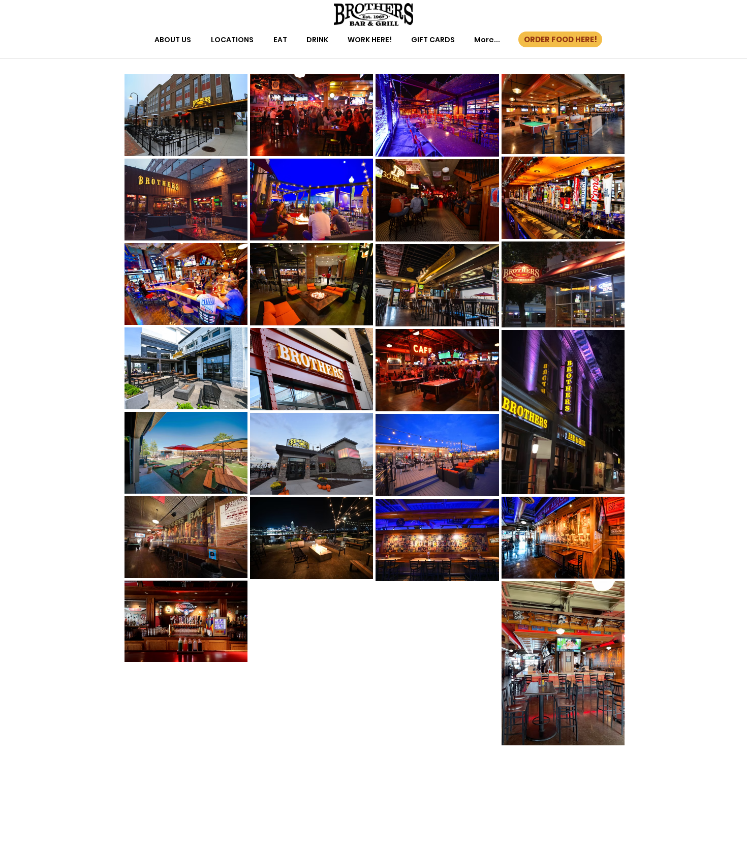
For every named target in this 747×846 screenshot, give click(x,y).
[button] (173, 40)
